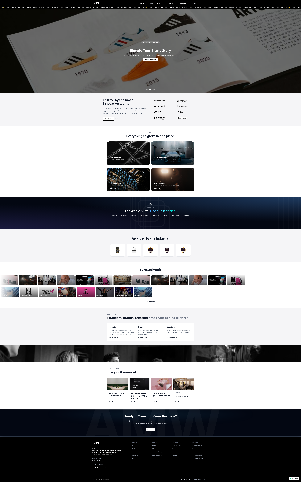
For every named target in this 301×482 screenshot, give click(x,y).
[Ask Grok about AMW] (102, 460)
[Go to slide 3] (147, 89)
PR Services (155, 448)
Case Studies (108, 119)
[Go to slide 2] (146, 89)
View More (174, 458)
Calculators (175, 452)
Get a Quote (205, 3)
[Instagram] (189, 479)
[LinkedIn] (186, 479)
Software (154, 445)
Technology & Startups (198, 445)
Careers (134, 458)
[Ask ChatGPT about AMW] (92, 460)
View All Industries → (197, 458)
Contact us (119, 119)
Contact (194, 3)
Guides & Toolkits (176, 448)
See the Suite (150, 221)
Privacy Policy (197, 479)
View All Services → (157, 455)
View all (191, 373)
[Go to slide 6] (153, 89)
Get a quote (295, 478)
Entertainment (195, 452)
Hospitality (194, 448)
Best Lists (174, 455)
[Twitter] (184, 479)
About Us (134, 445)
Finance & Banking (197, 455)
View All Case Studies (149, 301)
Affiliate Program (136, 455)
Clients (151, 3)
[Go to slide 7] (154, 89)
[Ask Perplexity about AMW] (97, 460)
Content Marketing (157, 452)
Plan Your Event (150, 60)
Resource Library (176, 445)
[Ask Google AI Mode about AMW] (99, 460)
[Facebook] (181, 479)
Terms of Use (206, 479)
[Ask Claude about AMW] (94, 460)
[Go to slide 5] (151, 89)
